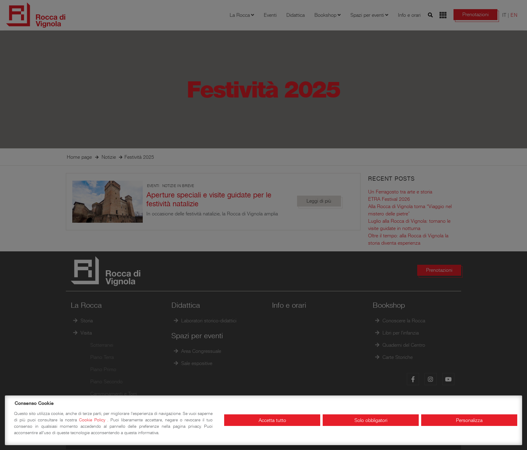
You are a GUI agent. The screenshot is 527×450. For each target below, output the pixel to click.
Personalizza (469, 420)
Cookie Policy (93, 420)
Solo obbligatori (370, 420)
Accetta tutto (272, 420)
